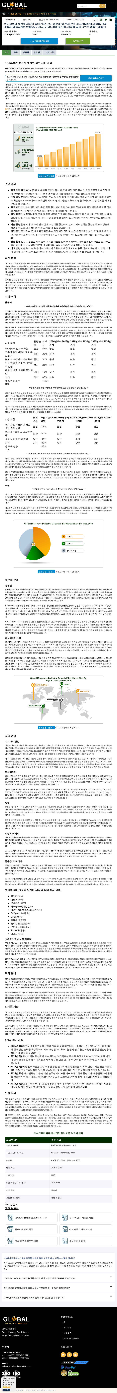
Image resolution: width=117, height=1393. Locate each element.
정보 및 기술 (15, 13)
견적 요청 (50, 52)
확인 (6, 1389)
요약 (6, 52)
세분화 (26, 52)
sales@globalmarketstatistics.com (17, 1366)
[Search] (102, 6)
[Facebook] (69, 1354)
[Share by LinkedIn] (110, 20)
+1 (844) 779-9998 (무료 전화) (17, 1355)
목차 (16, 52)
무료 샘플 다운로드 (46, 176)
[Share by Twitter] (106, 20)
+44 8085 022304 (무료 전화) (17, 1358)
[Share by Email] (101, 20)
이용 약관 (67, 1333)
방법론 (37, 52)
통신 (7, 109)
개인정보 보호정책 (71, 1338)
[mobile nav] (112, 4)
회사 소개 (67, 1328)
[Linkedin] (75, 1354)
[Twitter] (63, 1354)
